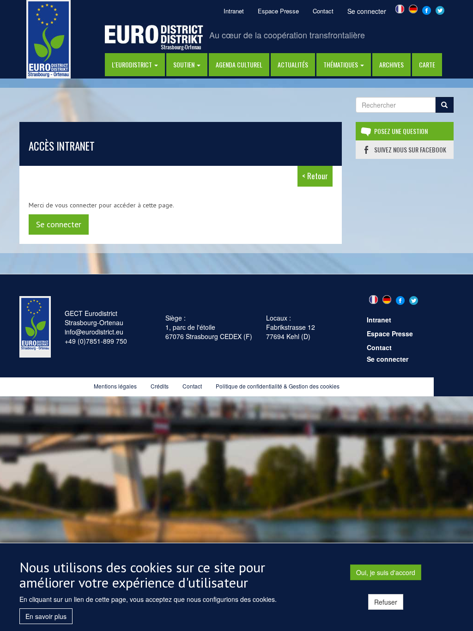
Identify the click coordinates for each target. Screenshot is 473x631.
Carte (427, 64)
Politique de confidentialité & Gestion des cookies (278, 386)
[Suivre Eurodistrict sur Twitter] (440, 9)
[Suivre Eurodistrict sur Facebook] (426, 9)
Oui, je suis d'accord (385, 572)
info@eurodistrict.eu (94, 331)
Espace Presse (278, 10)
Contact (323, 10)
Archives (391, 64)
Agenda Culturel (239, 64)
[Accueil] (48, 38)
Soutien (184, 64)
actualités (293, 64)
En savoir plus (46, 616)
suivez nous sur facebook (410, 149)
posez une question (401, 131)
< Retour (315, 176)
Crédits (160, 386)
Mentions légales (115, 386)
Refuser (385, 602)
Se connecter (366, 11)
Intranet (234, 10)
